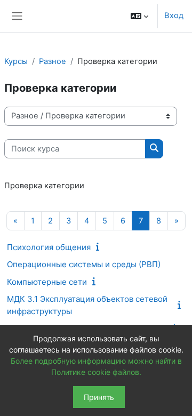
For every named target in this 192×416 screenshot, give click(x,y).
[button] (139, 16)
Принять (99, 397)
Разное (52, 61)
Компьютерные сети (47, 282)
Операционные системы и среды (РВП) (84, 264)
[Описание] (99, 247)
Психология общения (49, 247)
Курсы (16, 61)
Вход (173, 15)
